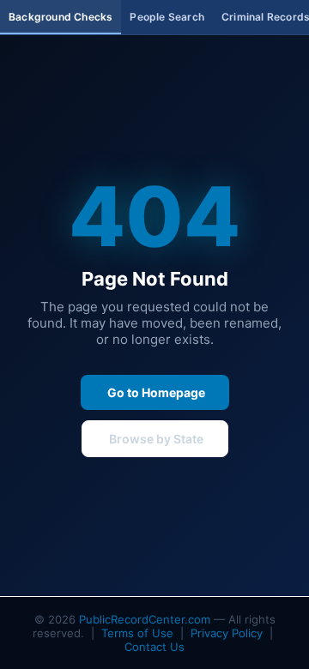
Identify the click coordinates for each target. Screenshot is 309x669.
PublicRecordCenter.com (144, 619)
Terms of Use (137, 633)
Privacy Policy (227, 633)
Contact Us (154, 647)
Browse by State (154, 438)
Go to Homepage (155, 392)
